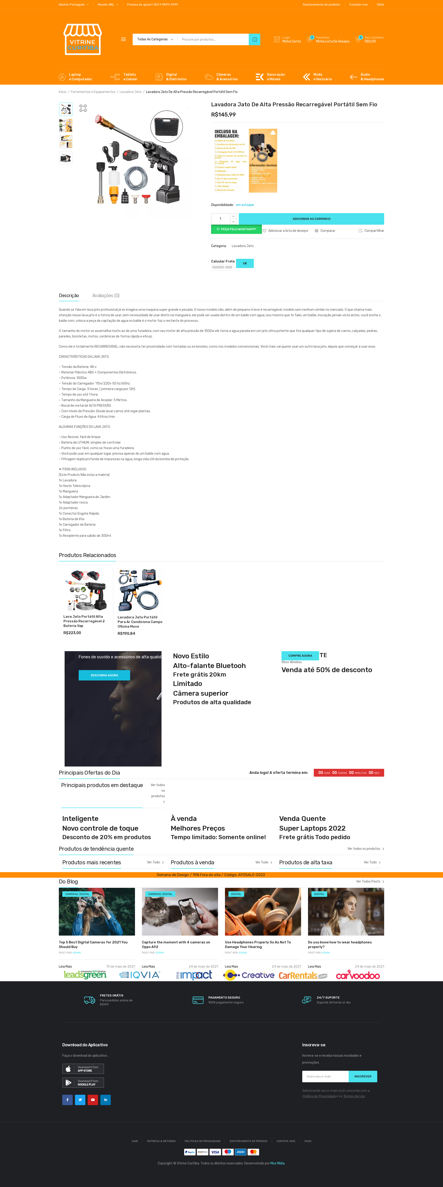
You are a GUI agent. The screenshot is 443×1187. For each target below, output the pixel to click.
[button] (83, 108)
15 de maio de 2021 (120, 967)
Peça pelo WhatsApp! (238, 229)
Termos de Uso (354, 1096)
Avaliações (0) (106, 295)
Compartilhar (374, 231)
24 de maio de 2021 (203, 967)
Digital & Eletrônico (176, 77)
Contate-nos (286, 1141)
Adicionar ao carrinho (311, 219)
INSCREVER (362, 1076)
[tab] (69, 296)
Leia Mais (66, 967)
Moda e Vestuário (323, 77)
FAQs (308, 1141)
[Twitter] (80, 1100)
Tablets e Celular (130, 77)
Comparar (327, 231)
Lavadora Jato (131, 92)
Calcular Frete (223, 261)
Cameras (71, 894)
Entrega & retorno (161, 1141)
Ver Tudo (153, 862)
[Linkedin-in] (105, 1100)
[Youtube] (93, 1100)
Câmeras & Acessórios (227, 77)
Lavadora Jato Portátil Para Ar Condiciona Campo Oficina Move (140, 622)
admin (70, 952)
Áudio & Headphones (372, 77)
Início (62, 92)
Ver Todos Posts (368, 881)
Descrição (69, 295)
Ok (245, 263)
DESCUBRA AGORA (104, 675)
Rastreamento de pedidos (248, 1141)
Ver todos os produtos (158, 790)
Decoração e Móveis (276, 77)
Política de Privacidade (319, 1096)
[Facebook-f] (67, 1100)
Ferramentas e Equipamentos (93, 92)
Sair (135, 1141)
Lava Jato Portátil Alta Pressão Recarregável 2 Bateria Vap (84, 621)
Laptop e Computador (80, 77)
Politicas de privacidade (203, 1141)
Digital (84, 894)
